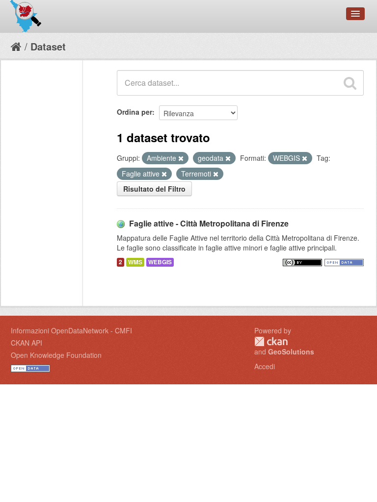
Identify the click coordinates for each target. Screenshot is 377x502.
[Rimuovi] (181, 158)
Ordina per (134, 112)
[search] (350, 82)
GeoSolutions (291, 351)
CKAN (271, 341)
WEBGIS (160, 262)
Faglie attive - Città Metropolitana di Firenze (209, 223)
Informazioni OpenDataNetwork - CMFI (71, 330)
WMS (135, 262)
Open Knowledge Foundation (56, 355)
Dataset (48, 46)
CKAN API (26, 343)
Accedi (264, 366)
